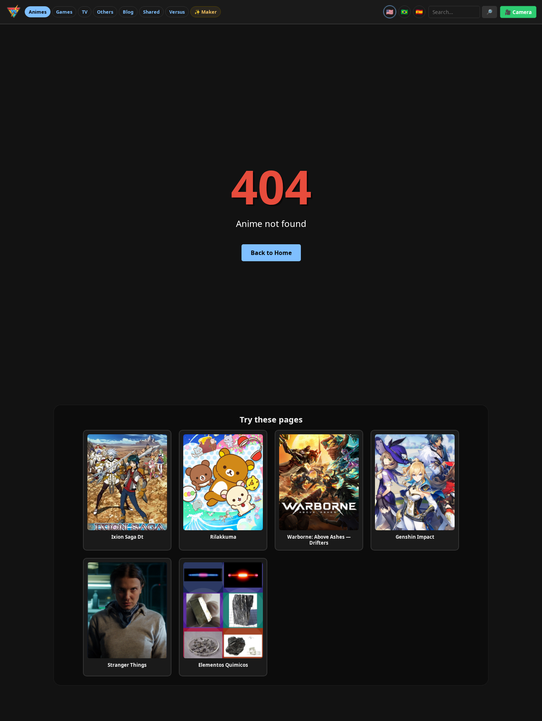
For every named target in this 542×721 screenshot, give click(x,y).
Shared (151, 11)
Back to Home (271, 253)
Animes (37, 11)
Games (64, 11)
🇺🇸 (389, 12)
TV (84, 11)
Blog (128, 11)
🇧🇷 (404, 12)
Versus (177, 11)
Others (105, 11)
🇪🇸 (419, 12)
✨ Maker (205, 11)
